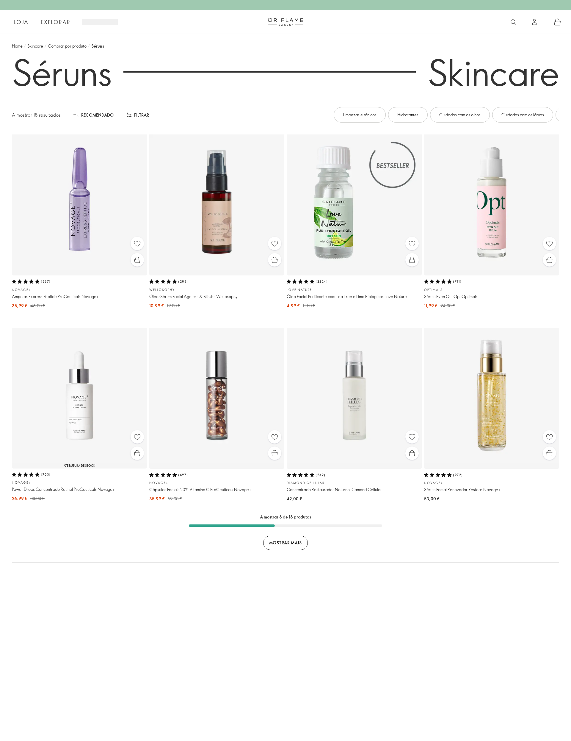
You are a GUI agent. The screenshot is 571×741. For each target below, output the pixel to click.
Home (17, 46)
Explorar (55, 22)
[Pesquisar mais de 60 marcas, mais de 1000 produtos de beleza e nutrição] (513, 22)
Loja (21, 22)
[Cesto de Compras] (557, 22)
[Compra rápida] (137, 260)
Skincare (35, 46)
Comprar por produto (67, 46)
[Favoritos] (137, 243)
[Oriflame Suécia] (285, 21)
